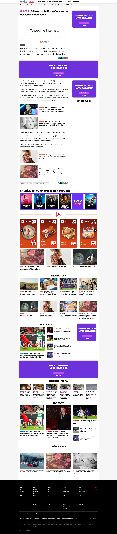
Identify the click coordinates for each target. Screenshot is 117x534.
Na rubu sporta (36, 493)
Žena (60, 2)
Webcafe (55, 2)
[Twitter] (61, 58)
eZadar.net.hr (84, 524)
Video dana (81, 504)
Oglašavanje (28, 518)
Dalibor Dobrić (36, 58)
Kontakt (58, 518)
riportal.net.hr (66, 524)
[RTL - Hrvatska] (89, 518)
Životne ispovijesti (66, 506)
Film (28, 5)
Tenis (34, 498)
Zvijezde (22, 5)
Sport (39, 2)
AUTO (64, 2)
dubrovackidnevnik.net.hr (75, 524)
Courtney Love (29, 183)
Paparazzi (39, 5)
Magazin (48, 2)
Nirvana (22, 183)
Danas (21, 485)
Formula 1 (35, 504)
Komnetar (80, 493)
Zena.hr (25, 524)
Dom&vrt (64, 489)
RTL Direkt (21, 495)
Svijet (21, 489)
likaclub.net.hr (36, 526)
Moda (64, 498)
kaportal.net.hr (50, 524)
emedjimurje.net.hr (37, 524)
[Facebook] (59, 58)
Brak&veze (65, 487)
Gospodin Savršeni (59, 5)
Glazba (32, 5)
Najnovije (95, 489)
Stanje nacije (22, 498)
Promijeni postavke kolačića (67, 518)
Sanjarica (95, 492)
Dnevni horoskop (82, 491)
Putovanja (65, 500)
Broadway (42, 183)
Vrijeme (21, 502)
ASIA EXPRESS (76, 2)
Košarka (34, 495)
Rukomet (35, 489)
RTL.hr (21, 524)
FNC (34, 502)
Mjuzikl (47, 183)
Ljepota (64, 493)
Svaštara (80, 500)
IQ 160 (69, 2)
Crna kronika (22, 491)
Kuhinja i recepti (66, 491)
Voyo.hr (29, 524)
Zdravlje (64, 504)
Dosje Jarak (22, 500)
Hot (43, 2)
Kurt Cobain (35, 183)
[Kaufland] (58, 214)
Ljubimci (64, 495)
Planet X (80, 498)
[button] (22, 195)
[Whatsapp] (63, 58)
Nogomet (35, 487)
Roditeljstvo (65, 502)
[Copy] (67, 58)
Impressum (22, 518)
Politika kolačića (43, 518)
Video (95, 487)
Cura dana (80, 489)
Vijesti (21, 487)
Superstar (49, 500)
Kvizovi (80, 502)
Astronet (80, 487)
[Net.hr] (95, 518)
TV (44, 5)
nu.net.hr (91, 524)
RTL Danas (21, 493)
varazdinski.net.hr (58, 524)
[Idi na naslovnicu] (24, 3)
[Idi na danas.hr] (32, 2)
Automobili (65, 508)
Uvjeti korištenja (35, 518)
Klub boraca (35, 491)
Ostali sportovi (35, 500)
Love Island (50, 5)
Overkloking (81, 495)
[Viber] (65, 58)
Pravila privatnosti (51, 518)
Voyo (73, 5)
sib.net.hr (44, 524)
